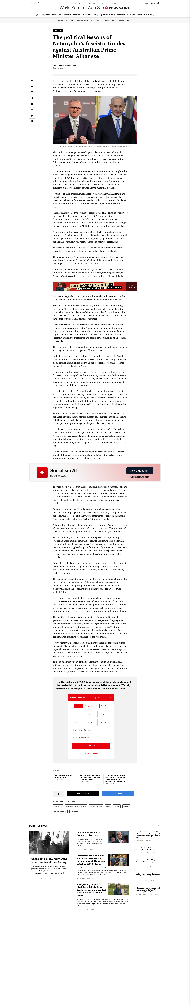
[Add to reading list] (32, 121)
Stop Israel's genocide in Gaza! (76, 806)
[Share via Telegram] (32, 98)
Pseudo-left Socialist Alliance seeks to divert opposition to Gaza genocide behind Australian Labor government (115, 778)
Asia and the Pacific (60, 811)
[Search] (158, 15)
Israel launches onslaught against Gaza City (63, 776)
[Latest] (37, 15)
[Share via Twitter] (32, 86)
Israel (108, 806)
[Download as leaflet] (32, 110)
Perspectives (58, 806)
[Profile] (158, 3)
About (153, 3)
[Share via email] (32, 104)
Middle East (74, 811)
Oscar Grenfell (58, 65)
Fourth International (65, 20)
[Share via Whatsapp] (32, 92)
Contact (146, 3)
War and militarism (96, 806)
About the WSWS (109, 20)
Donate (129, 20)
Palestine (126, 806)
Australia (116, 806)
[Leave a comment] (32, 115)
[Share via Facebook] (32, 81)
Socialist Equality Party (85, 20)
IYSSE (98, 20)
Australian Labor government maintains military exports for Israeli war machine (90, 777)
